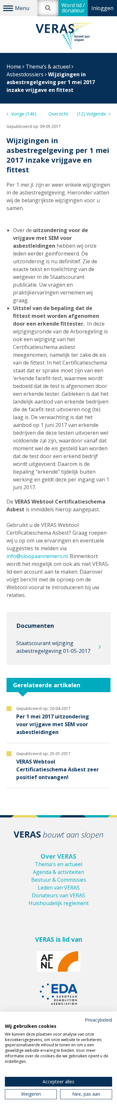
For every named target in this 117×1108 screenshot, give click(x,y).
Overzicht (58, 114)
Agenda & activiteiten (58, 872)
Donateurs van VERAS (58, 895)
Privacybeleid (98, 1020)
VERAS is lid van (58, 939)
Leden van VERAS (59, 887)
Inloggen (102, 8)
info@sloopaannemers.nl (37, 556)
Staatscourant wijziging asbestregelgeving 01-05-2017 (53, 647)
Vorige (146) (23, 114)
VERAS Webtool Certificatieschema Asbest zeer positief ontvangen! (57, 769)
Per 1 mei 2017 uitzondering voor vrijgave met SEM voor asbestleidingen (52, 724)
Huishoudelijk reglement (59, 903)
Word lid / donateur (73, 8)
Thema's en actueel (58, 864)
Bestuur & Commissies (58, 879)
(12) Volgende (92, 114)
